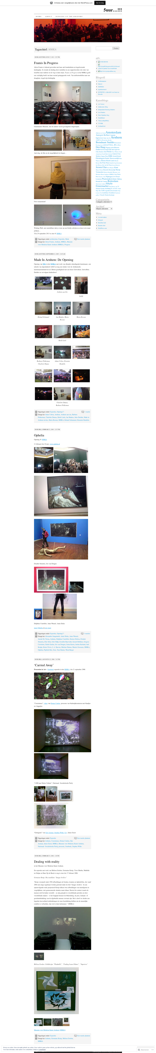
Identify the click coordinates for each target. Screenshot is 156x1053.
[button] (43, 283)
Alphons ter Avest (100, 133)
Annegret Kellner (103, 135)
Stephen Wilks (77, 846)
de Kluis (118, 145)
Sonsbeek (51, 669)
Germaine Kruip (56, 1038)
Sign (110, 186)
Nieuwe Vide (102, 176)
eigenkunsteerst (102, 89)
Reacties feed (101, 225)
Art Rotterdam (104, 140)
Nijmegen (109, 176)
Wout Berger (70, 650)
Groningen (100, 158)
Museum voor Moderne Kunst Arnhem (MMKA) (50, 1030)
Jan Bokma (99, 165)
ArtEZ (98, 140)
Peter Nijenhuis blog (103, 115)
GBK (110, 156)
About (48, 16)
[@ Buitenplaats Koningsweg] (103, 62)
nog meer (48, 628)
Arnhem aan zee (66, 414)
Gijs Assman (49, 833)
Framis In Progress (46, 63)
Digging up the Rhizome (69, 16)
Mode (67, 239)
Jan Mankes (70, 417)
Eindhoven (99, 149)
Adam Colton (49, 414)
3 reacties (87, 633)
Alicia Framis (49, 242)
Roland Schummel (70, 420)
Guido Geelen (49, 644)
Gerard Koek (117, 156)
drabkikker (101, 87)
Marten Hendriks (108, 172)
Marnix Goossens (77, 647)
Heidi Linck (61, 417)
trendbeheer (105, 193)
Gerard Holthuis (78, 642)
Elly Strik (47, 642)
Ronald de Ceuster (101, 181)
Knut (116, 167)
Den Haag (100, 147)
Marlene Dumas (66, 647)
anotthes (42, 57)
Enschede (105, 149)
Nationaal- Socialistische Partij (48, 846)
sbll (40, 429)
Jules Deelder (79, 417)
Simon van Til (115, 186)
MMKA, (67, 669)
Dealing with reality (46, 861)
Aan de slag (100, 3)
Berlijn (109, 140)
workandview (102, 126)
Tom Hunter (61, 650)
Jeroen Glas (101, 167)
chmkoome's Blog (103, 107)
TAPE (103, 190)
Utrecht (102, 195)
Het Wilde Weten (104, 163)
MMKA (59, 233)
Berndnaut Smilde (105, 142)
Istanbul (112, 163)
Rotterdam (113, 181)
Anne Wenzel (73, 636)
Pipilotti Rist (48, 650)
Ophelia (39, 435)
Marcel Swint (99, 170)
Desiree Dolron (75, 639)
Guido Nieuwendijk (112, 158)
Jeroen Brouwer (116, 165)
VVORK (100, 123)
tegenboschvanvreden (111, 190)
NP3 (114, 176)
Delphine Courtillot (62, 639)
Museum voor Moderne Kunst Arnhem (71, 844)
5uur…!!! (113, 9)
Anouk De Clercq (43, 639)
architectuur (53, 239)
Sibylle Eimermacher (104, 185)
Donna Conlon (55, 703)
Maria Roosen (53, 420)
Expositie (61, 239)
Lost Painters (101, 112)
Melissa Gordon (68, 1038)
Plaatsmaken (107, 178)
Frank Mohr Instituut (107, 154)
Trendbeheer (101, 118)
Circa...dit (112, 144)
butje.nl (100, 84)
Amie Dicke (65, 636)
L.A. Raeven (56, 647)
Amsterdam (113, 132)
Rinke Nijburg (117, 179)
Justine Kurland (80, 644)
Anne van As (106, 138)
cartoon (105, 145)
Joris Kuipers (110, 167)
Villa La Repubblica (103, 120)
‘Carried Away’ (44, 665)
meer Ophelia (38, 628)
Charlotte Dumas (51, 417)
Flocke (109, 151)
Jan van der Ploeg (107, 165)
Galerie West (104, 156)
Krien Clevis (47, 647)
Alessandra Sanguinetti (52, 636)
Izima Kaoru (70, 644)
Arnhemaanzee (102, 81)
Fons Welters (115, 152)
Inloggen (100, 220)
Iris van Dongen (60, 644)
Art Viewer (101, 104)
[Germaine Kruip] (39, 960)
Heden (103, 160)
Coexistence (55, 841)
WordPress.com (102, 228)
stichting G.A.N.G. (111, 188)
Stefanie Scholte (100, 188)
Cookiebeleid (42, 1049)
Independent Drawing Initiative (106, 109)
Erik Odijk (55, 642)
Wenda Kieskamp (109, 195)
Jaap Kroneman (118, 163)
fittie (105, 152)
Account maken (102, 217)
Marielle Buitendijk (109, 170)
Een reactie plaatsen (83, 239)
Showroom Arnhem (100, 184)
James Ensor (48, 844)
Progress (67, 244)
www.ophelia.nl (55, 444)
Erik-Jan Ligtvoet (114, 149)
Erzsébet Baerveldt (65, 642)
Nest (115, 174)
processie (61, 846)
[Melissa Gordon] (38, 1026)
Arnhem (57, 242)
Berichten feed (102, 223)
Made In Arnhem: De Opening (53, 259)
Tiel (101, 193)
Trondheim (112, 193)
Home (39, 16)
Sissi (54, 650)
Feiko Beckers (100, 152)
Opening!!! (60, 412)
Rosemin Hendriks (83, 420)
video (46, 703)
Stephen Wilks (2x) (60, 833)
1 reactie (87, 412)
